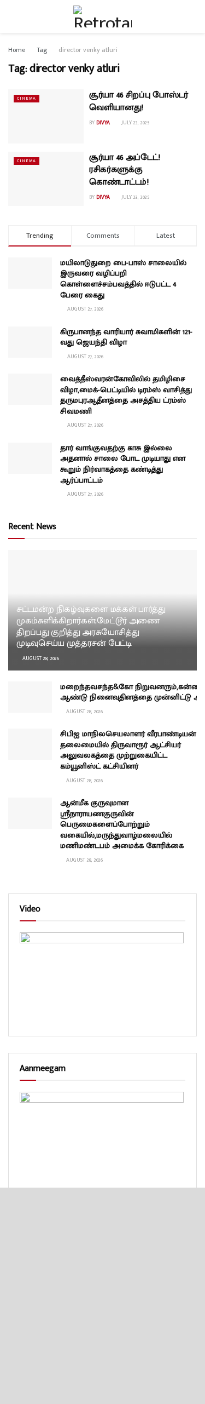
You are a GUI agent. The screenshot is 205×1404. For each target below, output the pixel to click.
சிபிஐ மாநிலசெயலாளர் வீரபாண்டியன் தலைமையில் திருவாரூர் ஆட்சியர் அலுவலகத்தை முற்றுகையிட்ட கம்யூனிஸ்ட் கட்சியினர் (128, 749)
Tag (42, 49)
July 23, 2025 (134, 122)
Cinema (26, 98)
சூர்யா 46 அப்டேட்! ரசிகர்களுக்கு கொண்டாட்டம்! (124, 170)
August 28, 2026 (40, 658)
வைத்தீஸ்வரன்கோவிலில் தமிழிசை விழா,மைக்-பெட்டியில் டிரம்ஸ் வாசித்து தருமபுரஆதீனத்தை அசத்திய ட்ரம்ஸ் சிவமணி (126, 395)
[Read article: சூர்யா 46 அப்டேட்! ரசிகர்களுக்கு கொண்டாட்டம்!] (46, 179)
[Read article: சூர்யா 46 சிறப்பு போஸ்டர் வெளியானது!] (46, 116)
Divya (103, 122)
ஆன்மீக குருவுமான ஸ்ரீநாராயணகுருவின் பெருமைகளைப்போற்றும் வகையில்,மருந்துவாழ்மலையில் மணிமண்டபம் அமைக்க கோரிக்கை (122, 824)
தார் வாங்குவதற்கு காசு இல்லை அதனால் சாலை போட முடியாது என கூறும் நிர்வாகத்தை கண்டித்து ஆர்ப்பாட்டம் (122, 464)
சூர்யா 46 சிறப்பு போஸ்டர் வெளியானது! (138, 101)
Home (16, 49)
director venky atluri (88, 49)
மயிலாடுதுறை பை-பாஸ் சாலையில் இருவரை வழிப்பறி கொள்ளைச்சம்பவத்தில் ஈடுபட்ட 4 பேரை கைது (123, 278)
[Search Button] (192, 16)
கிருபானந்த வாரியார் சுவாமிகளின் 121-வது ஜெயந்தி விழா (126, 337)
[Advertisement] (102, 1296)
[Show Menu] (12, 16)
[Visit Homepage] (102, 16)
